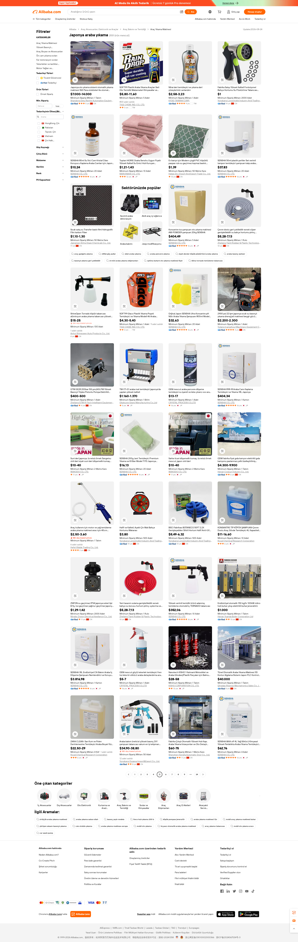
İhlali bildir (179, 884)
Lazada (149, 928)
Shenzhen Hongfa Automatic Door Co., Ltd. (189, 755)
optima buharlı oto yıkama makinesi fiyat (165, 261)
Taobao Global (162, 928)
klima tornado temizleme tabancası (207, 261)
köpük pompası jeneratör (174, 819)
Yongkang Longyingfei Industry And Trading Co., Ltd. (239, 100)
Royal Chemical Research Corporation (236, 541)
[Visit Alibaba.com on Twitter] (234, 891)
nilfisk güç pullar (109, 254)
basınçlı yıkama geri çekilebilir (87, 261)
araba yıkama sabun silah (87, 819)
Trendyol (182, 928)
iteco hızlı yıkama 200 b (143, 819)
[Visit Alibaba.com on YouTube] (247, 891)
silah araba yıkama (133, 254)
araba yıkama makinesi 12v (205, 819)
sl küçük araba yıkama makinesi (53, 819)
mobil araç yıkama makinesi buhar (241, 819)
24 (197, 774)
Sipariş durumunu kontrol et (233, 866)
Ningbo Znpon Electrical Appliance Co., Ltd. (91, 616)
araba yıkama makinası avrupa (114, 826)
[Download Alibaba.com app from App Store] (226, 914)
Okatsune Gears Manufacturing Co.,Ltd (138, 402)
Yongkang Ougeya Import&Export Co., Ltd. (140, 761)
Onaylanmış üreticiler (139, 858)
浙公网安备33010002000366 (199, 937)
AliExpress (105, 928)
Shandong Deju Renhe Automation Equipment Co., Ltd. (92, 100)
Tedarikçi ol (225, 854)
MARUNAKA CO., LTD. (130, 174)
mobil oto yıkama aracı (244, 826)
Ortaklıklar (225, 878)
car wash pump (46, 833)
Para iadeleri (180, 872)
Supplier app (144, 914)
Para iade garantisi (93, 860)
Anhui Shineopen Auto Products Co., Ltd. (90, 333)
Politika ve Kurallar (92, 884)
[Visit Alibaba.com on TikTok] (253, 891)
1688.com (117, 928)
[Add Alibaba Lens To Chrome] (80, 914)
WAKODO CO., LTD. (79, 471)
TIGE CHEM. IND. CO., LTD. (132, 104)
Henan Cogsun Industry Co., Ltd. (233, 471)
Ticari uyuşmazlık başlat (186, 866)
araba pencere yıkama (160, 254)
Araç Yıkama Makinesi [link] (160, 29)
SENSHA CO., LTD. (79, 174)
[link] (294, 913)
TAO (173, 928)
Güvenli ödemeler (92, 854)
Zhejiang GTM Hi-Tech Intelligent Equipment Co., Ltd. (92, 402)
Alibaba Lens (55, 914)
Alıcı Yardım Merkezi (184, 854)
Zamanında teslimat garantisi (98, 866)
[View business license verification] (177, 937)
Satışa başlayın (227, 860)
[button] (181, 12)
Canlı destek (181, 860)
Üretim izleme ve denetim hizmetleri (101, 878)
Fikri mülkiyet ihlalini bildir (187, 878)
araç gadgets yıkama (83, 254)
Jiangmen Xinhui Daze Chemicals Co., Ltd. (90, 243)
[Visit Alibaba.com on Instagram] (240, 891)
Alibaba (72, 29)
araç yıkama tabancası (215, 826)
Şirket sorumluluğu (48, 866)
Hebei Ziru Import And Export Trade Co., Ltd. (190, 174)
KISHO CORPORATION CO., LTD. (184, 685)
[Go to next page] (203, 774)
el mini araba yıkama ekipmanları (123, 261)
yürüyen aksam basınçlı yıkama (53, 826)
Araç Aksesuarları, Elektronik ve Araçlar (99, 29)
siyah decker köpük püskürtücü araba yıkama (198, 254)
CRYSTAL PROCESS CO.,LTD (182, 402)
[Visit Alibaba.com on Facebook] (222, 891)
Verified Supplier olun (230, 872)
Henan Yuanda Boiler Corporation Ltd (235, 616)
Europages (194, 928)
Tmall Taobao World (133, 928)
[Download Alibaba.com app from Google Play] (248, 914)
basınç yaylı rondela (115, 819)
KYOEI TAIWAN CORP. (179, 100)
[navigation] (49, 402)
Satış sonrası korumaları (95, 872)
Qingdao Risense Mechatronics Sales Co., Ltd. (239, 685)
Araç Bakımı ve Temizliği (134, 29)
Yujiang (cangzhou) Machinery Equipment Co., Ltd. (239, 327)
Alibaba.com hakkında (50, 848)
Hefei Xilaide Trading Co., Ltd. (84, 547)
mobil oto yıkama (144, 826)
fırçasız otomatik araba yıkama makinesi (178, 826)
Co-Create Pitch (47, 860)
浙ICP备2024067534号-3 (228, 937)
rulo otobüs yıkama (84, 826)
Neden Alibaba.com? (49, 854)
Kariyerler (43, 872)
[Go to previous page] (128, 774)
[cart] (220, 12)
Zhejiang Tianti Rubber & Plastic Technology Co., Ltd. (239, 243)
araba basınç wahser (236, 254)
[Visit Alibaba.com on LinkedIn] (228, 891)
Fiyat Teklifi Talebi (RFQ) (140, 864)
